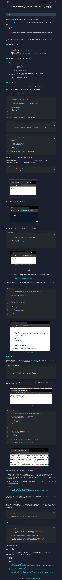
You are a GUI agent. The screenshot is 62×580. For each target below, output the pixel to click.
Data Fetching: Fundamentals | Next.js (23, 278)
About (54, 2)
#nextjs (16, 10)
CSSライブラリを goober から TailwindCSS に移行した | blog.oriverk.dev (30, 53)
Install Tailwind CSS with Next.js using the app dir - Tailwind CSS (23, 567)
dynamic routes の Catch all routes (28, 360)
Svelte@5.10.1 (39, 578)
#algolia (29, 10)
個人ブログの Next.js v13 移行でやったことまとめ (20, 568)
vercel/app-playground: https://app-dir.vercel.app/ (22, 571)
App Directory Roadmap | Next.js (18, 564)
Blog (49, 2)
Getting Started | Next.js (20, 35)
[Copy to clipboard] (54, 99)
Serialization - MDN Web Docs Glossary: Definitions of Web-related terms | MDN (29, 490)
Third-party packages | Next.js (18, 488)
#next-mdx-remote (22, 10)
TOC (9, 14)
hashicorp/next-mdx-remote (26, 50)
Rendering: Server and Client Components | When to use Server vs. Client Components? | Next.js (33, 565)
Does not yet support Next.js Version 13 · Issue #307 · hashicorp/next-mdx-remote (27, 501)
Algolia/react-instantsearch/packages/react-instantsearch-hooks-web (30, 55)
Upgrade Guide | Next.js (11, 22)
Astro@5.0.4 (31, 578)
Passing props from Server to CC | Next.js (20, 489)
